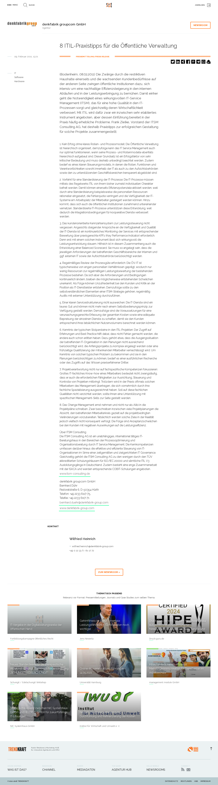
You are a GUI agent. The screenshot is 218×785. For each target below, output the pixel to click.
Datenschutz (171, 781)
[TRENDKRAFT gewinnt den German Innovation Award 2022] (192, 750)
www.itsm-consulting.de (75, 473)
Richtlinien (186, 781)
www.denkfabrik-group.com (77, 508)
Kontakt (188, 770)
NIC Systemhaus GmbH (22, 726)
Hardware (19, 81)
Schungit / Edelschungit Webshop (28, 682)
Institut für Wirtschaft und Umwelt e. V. (100, 726)
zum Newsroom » (109, 572)
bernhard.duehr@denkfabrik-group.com (84, 502)
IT (15, 73)
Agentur (46, 28)
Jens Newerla (87, 638)
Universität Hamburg (90, 682)
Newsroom (200, 25)
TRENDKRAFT (23, 781)
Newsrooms (155, 769)
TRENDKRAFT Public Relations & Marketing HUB (109, 5)
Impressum (205, 781)
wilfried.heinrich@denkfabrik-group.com (92, 546)
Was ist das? (17, 769)
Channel (49, 769)
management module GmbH (164, 682)
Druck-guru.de (156, 638)
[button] (173, 62)
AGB (196, 781)
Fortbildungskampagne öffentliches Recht (31, 638)
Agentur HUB (121, 769)
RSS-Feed (182, 769)
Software (18, 77)
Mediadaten (86, 769)
